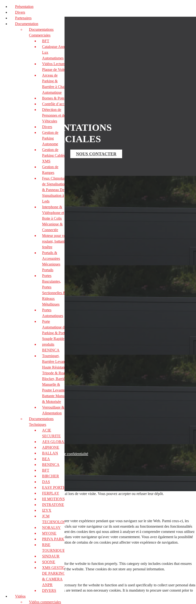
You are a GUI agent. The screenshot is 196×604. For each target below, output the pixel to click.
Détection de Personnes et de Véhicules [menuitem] (53, 115)
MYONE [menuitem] (49, 533)
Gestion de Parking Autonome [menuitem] (50, 138)
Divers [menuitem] (20, 12)
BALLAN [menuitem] (50, 453)
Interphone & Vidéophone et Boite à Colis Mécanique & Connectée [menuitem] (53, 218)
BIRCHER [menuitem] (50, 476)
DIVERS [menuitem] (49, 590)
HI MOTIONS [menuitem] (53, 499)
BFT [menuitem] (45, 41)
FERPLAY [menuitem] (50, 493)
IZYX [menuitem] (46, 510)
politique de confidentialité (68, 454)
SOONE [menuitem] (48, 562)
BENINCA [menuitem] (51, 465)
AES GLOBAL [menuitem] (54, 442)
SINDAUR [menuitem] (51, 556)
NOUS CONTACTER (96, 153)
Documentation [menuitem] (26, 24)
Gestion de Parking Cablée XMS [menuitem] (53, 155)
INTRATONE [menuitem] (53, 505)
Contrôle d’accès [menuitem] (54, 104)
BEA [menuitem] (46, 459)
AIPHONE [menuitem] (50, 447)
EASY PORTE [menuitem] (53, 487)
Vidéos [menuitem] (20, 596)
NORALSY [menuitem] (51, 528)
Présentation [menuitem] (24, 7)
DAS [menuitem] (46, 482)
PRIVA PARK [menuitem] (53, 539)
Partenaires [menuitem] (23, 18)
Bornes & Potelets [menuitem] (55, 98)
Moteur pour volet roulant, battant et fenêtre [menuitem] (55, 241)
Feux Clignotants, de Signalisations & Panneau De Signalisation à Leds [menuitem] (55, 189)
